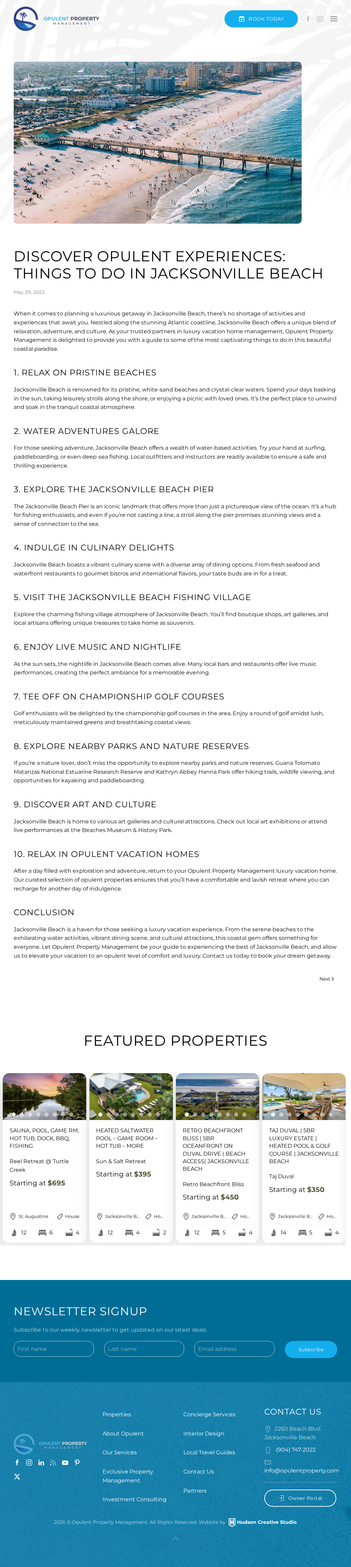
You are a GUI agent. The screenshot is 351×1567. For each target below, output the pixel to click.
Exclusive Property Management (127, 1476)
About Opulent (123, 1433)
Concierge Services (209, 1414)
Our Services (119, 1452)
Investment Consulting (134, 1499)
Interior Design (204, 1433)
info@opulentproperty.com (301, 1470)
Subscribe (311, 1349)
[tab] (14, 1115)
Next (324, 979)
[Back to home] (56, 19)
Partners (195, 1491)
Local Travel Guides (209, 1452)
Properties (116, 1414)
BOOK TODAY (266, 19)
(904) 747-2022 (295, 1449)
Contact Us (198, 1471)
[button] (333, 19)
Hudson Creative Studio (266, 1522)
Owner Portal (305, 1498)
